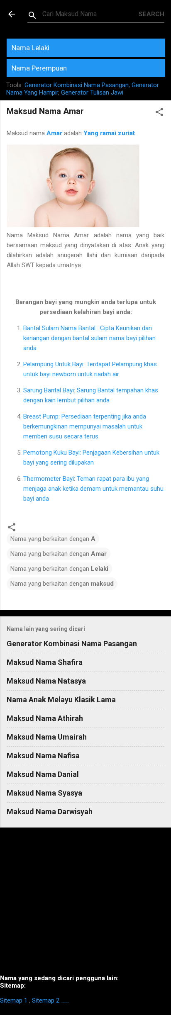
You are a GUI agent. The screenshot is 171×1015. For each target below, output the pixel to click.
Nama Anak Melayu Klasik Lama (61, 699)
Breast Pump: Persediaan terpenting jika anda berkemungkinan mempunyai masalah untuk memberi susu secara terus (84, 426)
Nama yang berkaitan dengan (52, 539)
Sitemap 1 (13, 1000)
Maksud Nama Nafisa (43, 755)
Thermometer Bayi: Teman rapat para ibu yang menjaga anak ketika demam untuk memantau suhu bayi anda (93, 488)
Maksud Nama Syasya (44, 793)
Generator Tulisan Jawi (92, 92)
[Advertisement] (85, 904)
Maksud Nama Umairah (47, 737)
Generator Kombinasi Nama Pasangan (76, 85)
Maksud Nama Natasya (46, 681)
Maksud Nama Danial (43, 774)
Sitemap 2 (45, 1000)
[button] (159, 113)
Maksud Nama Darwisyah (50, 811)
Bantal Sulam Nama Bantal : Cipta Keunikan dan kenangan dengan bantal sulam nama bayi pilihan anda (89, 338)
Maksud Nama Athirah (45, 718)
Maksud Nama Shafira (45, 662)
